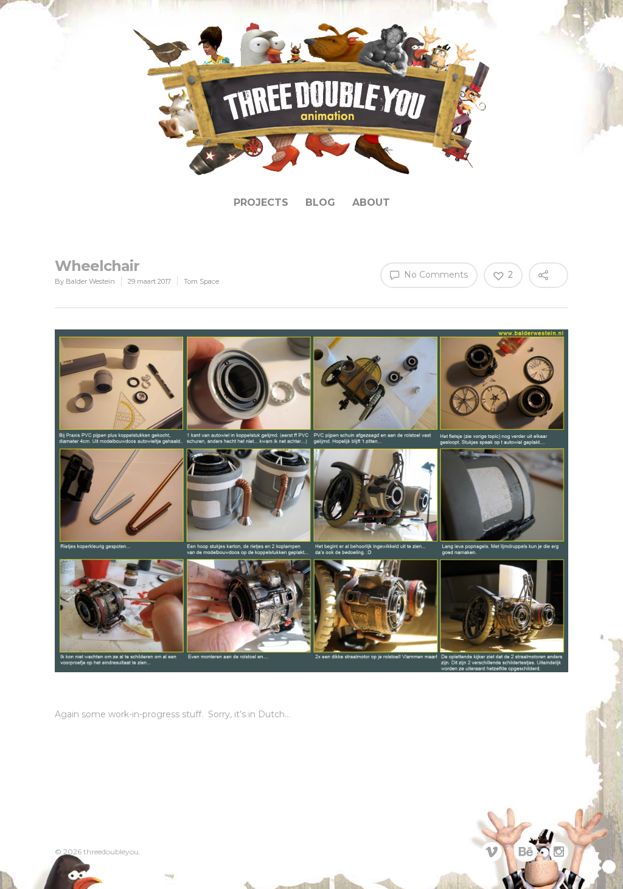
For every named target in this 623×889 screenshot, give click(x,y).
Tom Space (201, 281)
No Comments (435, 274)
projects (261, 202)
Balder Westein (90, 281)
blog (320, 202)
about (371, 202)
